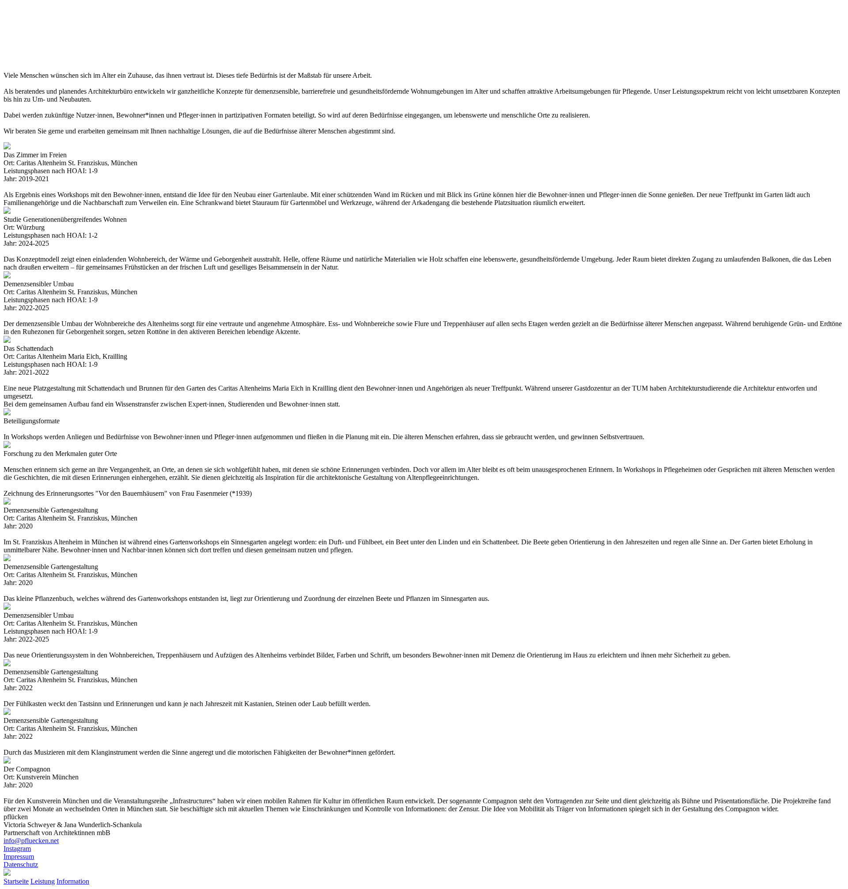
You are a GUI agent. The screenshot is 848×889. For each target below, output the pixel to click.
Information (73, 881)
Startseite (16, 881)
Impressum (19, 856)
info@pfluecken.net (31, 840)
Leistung (42, 881)
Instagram (17, 848)
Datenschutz (21, 864)
